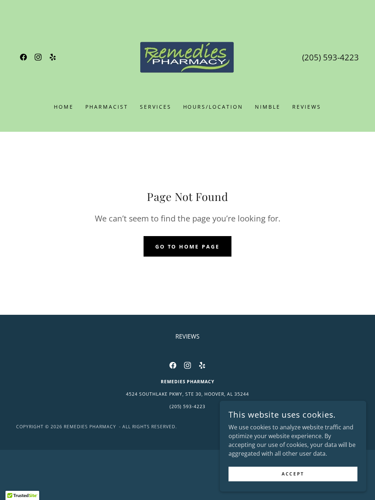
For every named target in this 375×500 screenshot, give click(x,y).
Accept (293, 474)
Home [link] (64, 106)
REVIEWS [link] (306, 106)
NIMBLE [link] (268, 106)
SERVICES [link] (155, 106)
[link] (23, 57)
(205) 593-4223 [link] (330, 57)
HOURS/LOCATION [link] (213, 106)
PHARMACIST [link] (106, 106)
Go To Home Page (187, 246)
